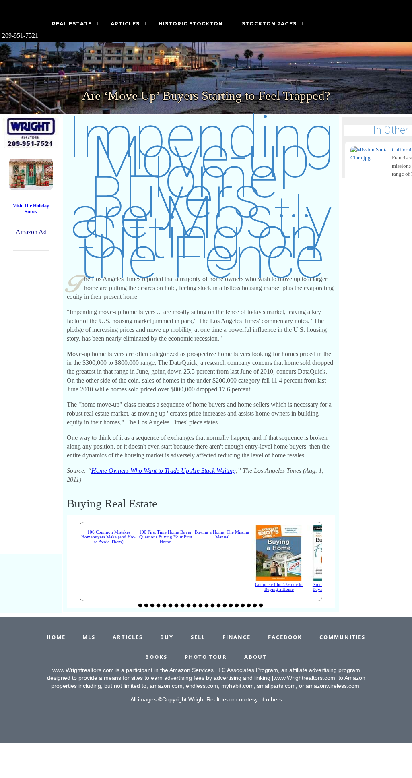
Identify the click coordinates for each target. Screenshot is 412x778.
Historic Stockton (191, 24)
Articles (125, 24)
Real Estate (72, 24)
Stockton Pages (269, 24)
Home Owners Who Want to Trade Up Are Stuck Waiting (163, 470)
